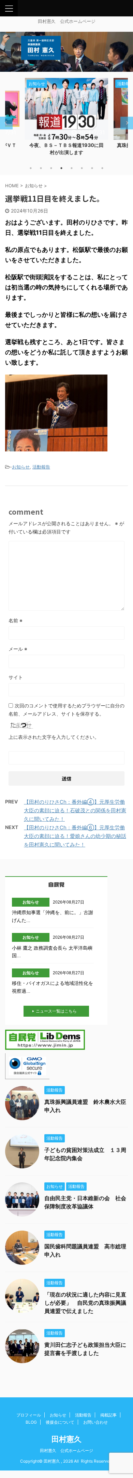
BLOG (31, 1422)
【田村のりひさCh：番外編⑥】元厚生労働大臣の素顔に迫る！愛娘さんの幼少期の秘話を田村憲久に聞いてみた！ (75, 836)
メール (18, 649)
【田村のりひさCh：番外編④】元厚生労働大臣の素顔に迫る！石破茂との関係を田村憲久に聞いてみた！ (75, 810)
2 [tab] (41, 168)
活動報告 (41, 467)
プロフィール (28, 1415)
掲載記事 (108, 1415)
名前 (16, 620)
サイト (16, 677)
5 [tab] (71, 168)
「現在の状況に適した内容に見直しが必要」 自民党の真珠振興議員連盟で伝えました (85, 1302)
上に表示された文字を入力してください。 (54, 737)
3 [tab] (51, 168)
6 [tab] (81, 168)
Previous (6, 123)
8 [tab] (102, 168)
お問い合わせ (95, 1422)
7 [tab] (92, 168)
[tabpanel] (66, 119)
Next (126, 123)
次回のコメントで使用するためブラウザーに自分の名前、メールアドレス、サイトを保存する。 (66, 710)
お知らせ (21, 467)
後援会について (60, 1422)
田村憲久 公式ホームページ (66, 1450)
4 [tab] (61, 168)
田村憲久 (66, 1439)
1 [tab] (30, 168)
